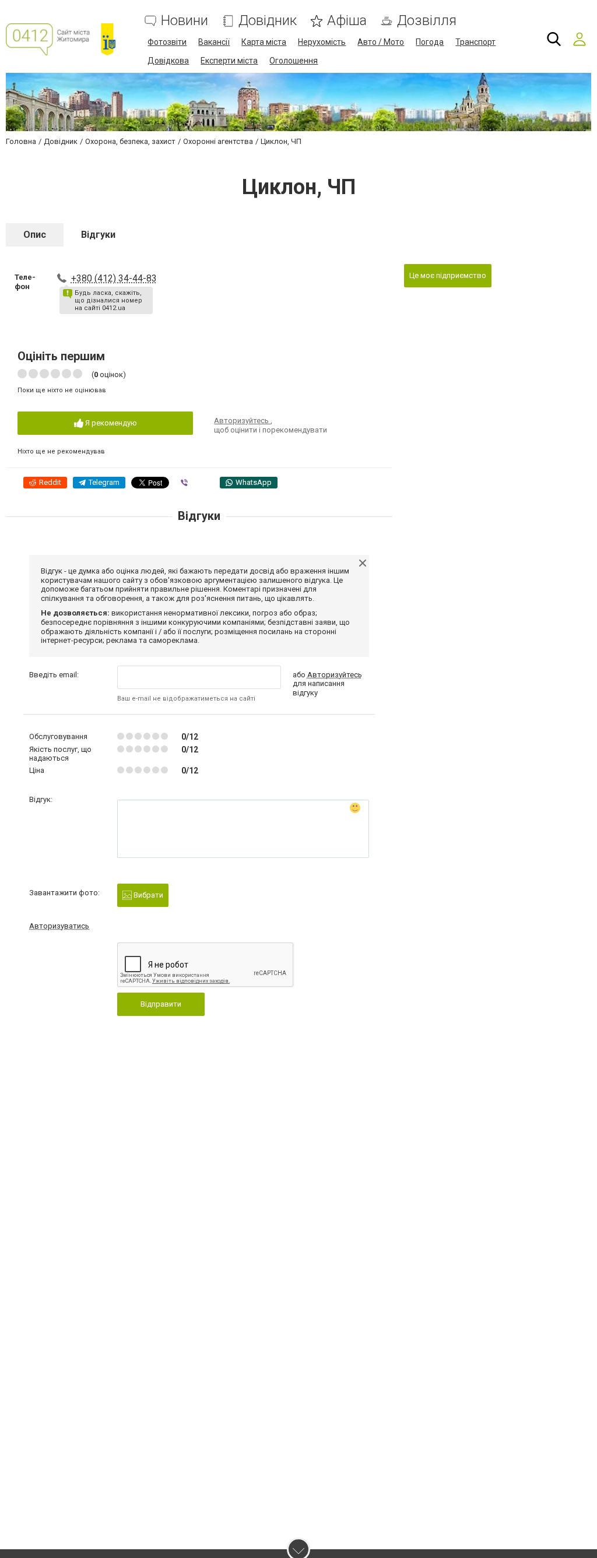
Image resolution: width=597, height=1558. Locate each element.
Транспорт (475, 42)
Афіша (347, 21)
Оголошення (293, 60)
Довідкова (168, 60)
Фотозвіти (167, 42)
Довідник (267, 21)
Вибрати (147, 895)
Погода (430, 42)
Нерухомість (322, 42)
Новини (184, 21)
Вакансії (214, 42)
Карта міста (263, 42)
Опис (34, 234)
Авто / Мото (380, 42)
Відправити (161, 1004)
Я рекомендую (110, 422)
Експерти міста (229, 60)
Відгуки (98, 234)
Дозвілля (426, 21)
